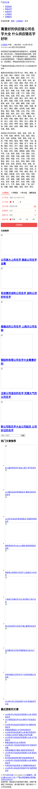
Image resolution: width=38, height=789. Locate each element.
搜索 (23, 435)
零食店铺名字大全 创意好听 (15, 742)
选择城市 (5, 211)
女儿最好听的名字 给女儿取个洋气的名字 (20, 468)
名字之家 (10, 775)
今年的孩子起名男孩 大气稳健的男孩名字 (20, 765)
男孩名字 (8, 9)
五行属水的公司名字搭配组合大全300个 (20, 650)
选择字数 (5, 219)
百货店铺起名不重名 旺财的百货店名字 (19, 750)
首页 (12, 21)
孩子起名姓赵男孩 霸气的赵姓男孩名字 (19, 758)
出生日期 (5, 206)
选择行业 (5, 215)
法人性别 (5, 202)
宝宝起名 (8, 6)
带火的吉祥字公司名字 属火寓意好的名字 (20, 626)
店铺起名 (8, 17)
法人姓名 (5, 197)
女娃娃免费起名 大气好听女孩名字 (18, 730)
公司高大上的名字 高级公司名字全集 (19, 735)
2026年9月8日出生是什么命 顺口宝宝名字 (20, 732)
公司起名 (8, 14)
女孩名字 (8, 12)
